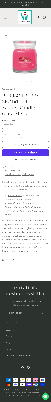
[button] (6, 17)
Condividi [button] (9, 259)
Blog (8, 343)
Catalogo (10, 330)
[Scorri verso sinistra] (19, 82)
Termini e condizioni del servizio (20, 355)
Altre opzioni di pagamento (26, 159)
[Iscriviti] (42, 313)
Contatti (9, 336)
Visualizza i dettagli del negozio (19, 174)
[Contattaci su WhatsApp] (45, 396)
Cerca (8, 349)
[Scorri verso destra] (32, 82)
